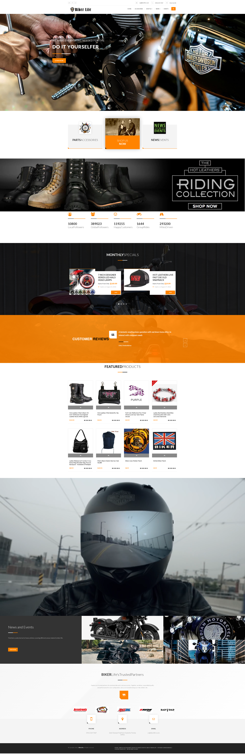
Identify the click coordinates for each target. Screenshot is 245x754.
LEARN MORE (59, 60)
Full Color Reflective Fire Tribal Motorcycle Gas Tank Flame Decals (135, 414)
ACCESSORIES (139, 9)
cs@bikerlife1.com (144, 3)
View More (13, 649)
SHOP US (149, 9)
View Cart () (172, 3)
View (115, 292)
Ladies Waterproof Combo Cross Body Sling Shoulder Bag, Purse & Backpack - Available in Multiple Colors (80, 463)
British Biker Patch (159, 461)
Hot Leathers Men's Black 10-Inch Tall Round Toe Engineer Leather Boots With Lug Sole (79, 414)
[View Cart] (167, 2)
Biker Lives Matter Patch (133, 461)
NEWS (158, 9)
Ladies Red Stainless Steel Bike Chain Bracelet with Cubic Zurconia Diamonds (163, 414)
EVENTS (166, 9)
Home (129, 9)
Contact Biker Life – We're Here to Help (126, 749)
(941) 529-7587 (159, 3)
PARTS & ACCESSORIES (125, 747)
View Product (80, 407)
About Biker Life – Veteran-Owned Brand (159, 747)
